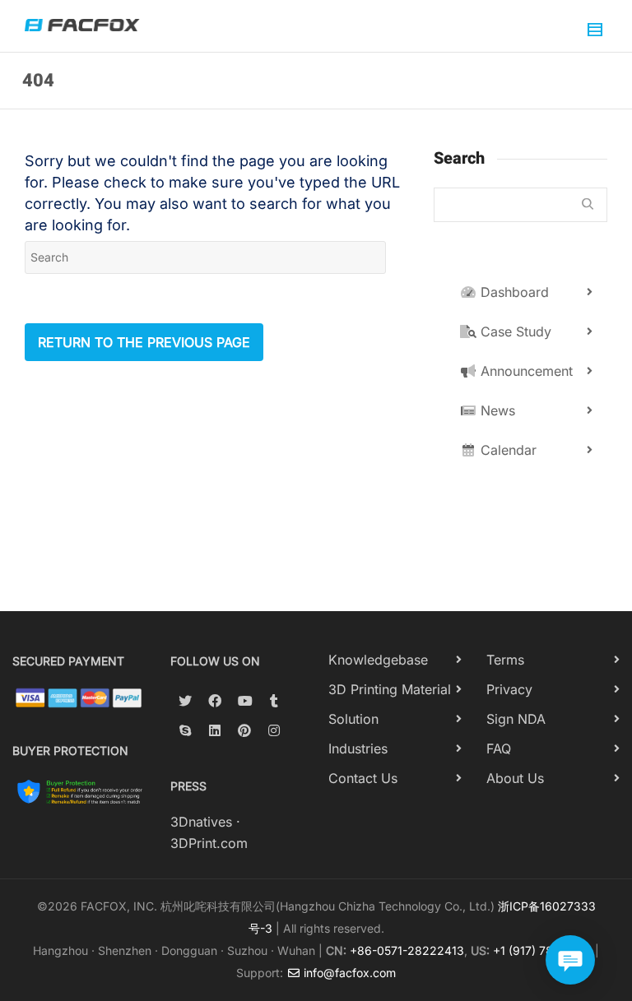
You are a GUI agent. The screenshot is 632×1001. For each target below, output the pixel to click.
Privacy (509, 689)
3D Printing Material (389, 689)
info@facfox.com (348, 973)
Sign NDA (516, 719)
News (495, 410)
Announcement (524, 371)
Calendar (506, 450)
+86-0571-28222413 (407, 950)
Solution (353, 719)
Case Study (513, 331)
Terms (505, 659)
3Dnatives (201, 821)
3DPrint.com (209, 843)
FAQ (498, 748)
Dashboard (512, 292)
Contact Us (362, 778)
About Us (515, 778)
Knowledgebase (378, 659)
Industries (358, 748)
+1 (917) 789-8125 (542, 950)
